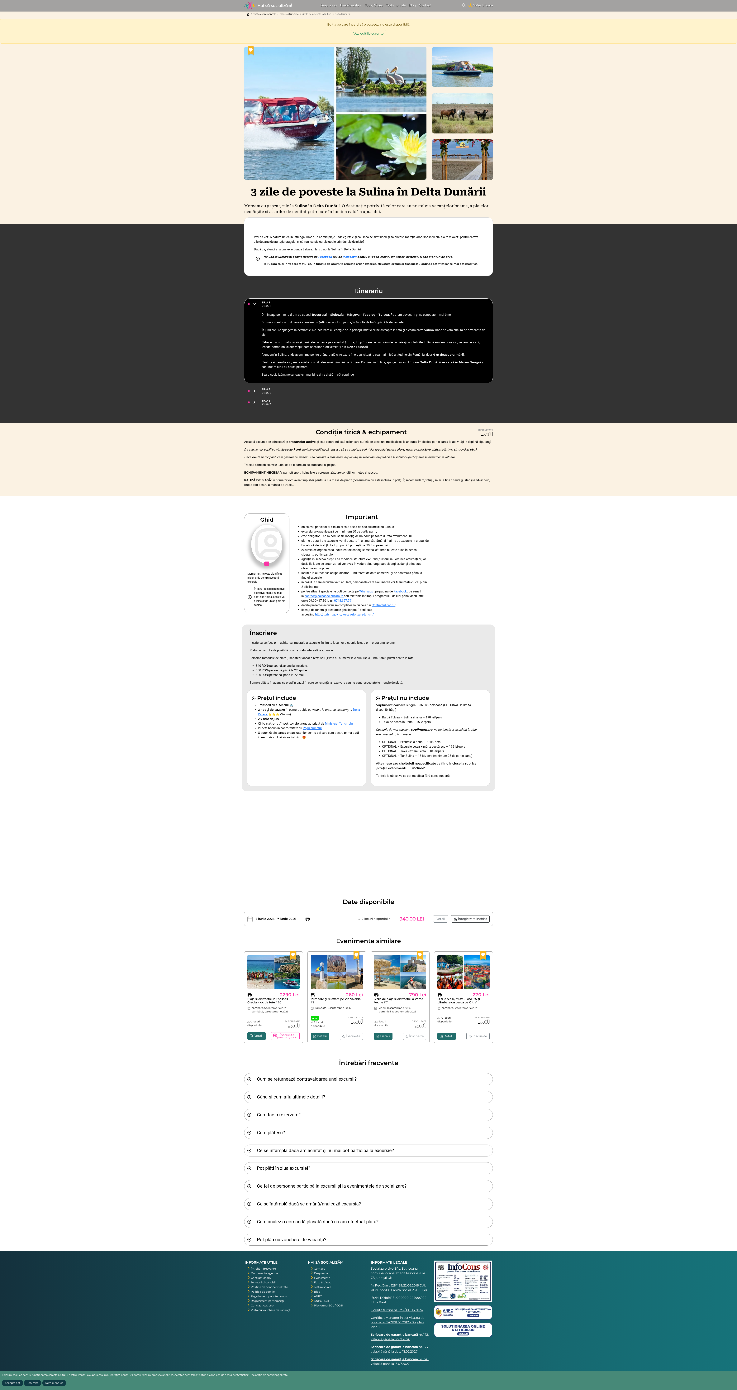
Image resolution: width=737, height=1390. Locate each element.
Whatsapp (366, 591)
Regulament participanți (267, 1301)
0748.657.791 (344, 600)
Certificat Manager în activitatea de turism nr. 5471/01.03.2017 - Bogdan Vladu (398, 1322)
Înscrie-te (352, 1036)
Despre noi (328, 5)
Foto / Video (374, 5)
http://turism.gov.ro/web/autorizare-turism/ (345, 614)
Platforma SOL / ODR (328, 1305)
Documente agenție (264, 1273)
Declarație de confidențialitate (269, 1374)
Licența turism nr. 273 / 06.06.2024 (397, 1310)
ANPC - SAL (322, 1301)
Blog (412, 5)
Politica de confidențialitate (269, 1287)
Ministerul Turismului (339, 723)
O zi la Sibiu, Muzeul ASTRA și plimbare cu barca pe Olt (458, 1000)
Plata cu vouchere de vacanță (270, 1310)
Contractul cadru (383, 605)
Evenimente (322, 1278)
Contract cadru (261, 1278)
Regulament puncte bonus (269, 1296)
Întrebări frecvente (263, 1268)
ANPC (318, 1296)
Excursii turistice (289, 13)
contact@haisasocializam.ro (324, 596)
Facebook (325, 256)
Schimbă (33, 1383)
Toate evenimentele (264, 13)
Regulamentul (312, 728)
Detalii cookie (54, 1383)
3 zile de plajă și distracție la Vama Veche (398, 1000)
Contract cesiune (262, 1305)
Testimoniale (396, 5)
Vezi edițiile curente (368, 33)
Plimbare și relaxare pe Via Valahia (336, 1000)
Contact (425, 5)
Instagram (350, 256)
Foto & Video (322, 1282)
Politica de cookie (263, 1291)
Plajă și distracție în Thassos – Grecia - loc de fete (268, 1000)
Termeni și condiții (263, 1282)
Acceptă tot (12, 1383)
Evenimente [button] (349, 5)
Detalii (440, 919)
